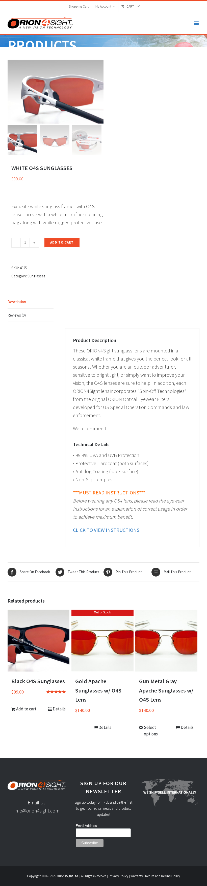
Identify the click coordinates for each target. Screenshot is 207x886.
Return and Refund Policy (162, 876)
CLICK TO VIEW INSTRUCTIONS (106, 530)
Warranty (137, 876)
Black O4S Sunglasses (38, 681)
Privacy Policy (118, 876)
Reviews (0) (17, 315)
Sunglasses (36, 276)
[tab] (31, 302)
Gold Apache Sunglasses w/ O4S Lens (98, 690)
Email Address (86, 826)
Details (59, 709)
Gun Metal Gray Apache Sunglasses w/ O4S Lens (166, 690)
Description (17, 301)
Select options (151, 731)
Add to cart (62, 242)
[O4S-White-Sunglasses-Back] (56, 92)
